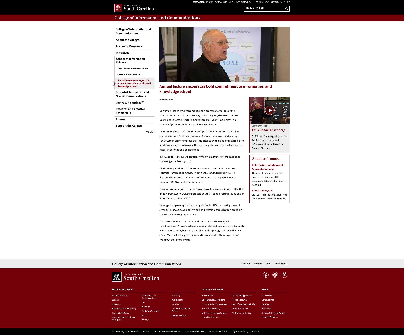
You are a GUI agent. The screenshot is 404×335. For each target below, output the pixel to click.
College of (157, 17)
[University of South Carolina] (135, 277)
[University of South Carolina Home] (134, 8)
